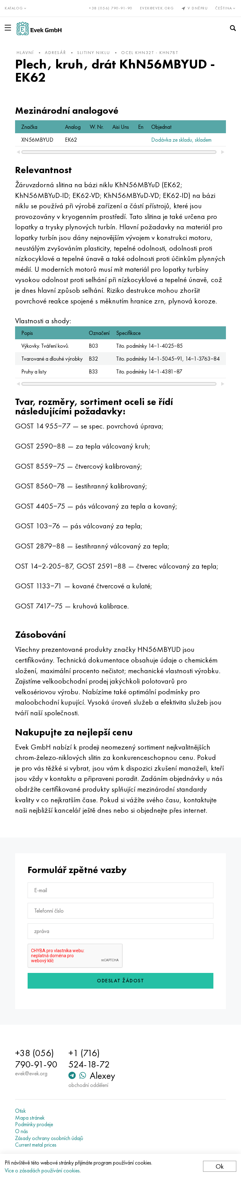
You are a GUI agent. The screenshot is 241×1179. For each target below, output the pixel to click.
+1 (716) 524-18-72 (89, 1058)
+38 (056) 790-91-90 (111, 8)
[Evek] (39, 28)
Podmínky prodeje (34, 1124)
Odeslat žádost (120, 980)
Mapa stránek (30, 1117)
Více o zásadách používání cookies (42, 1170)
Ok (220, 1166)
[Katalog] (9, 27)
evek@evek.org (157, 8)
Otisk (20, 1110)
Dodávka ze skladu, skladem (181, 139)
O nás (21, 1131)
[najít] (232, 28)
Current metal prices (35, 1144)
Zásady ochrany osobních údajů (49, 1138)
